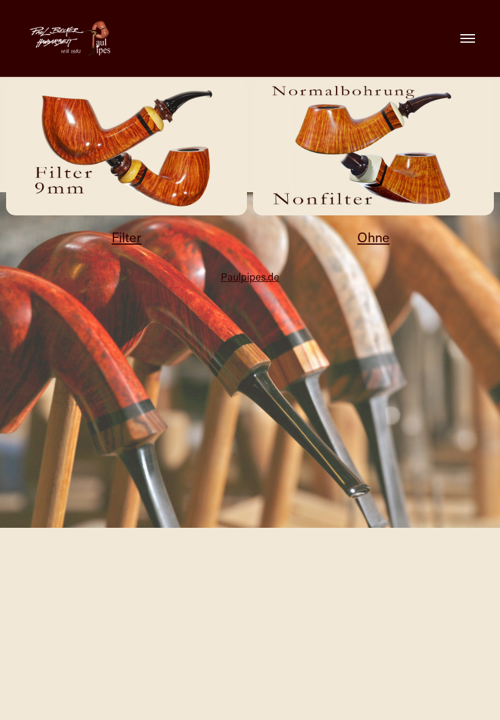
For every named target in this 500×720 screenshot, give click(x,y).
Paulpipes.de (250, 276)
